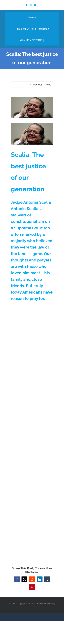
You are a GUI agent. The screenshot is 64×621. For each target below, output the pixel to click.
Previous (37, 84)
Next (48, 84)
